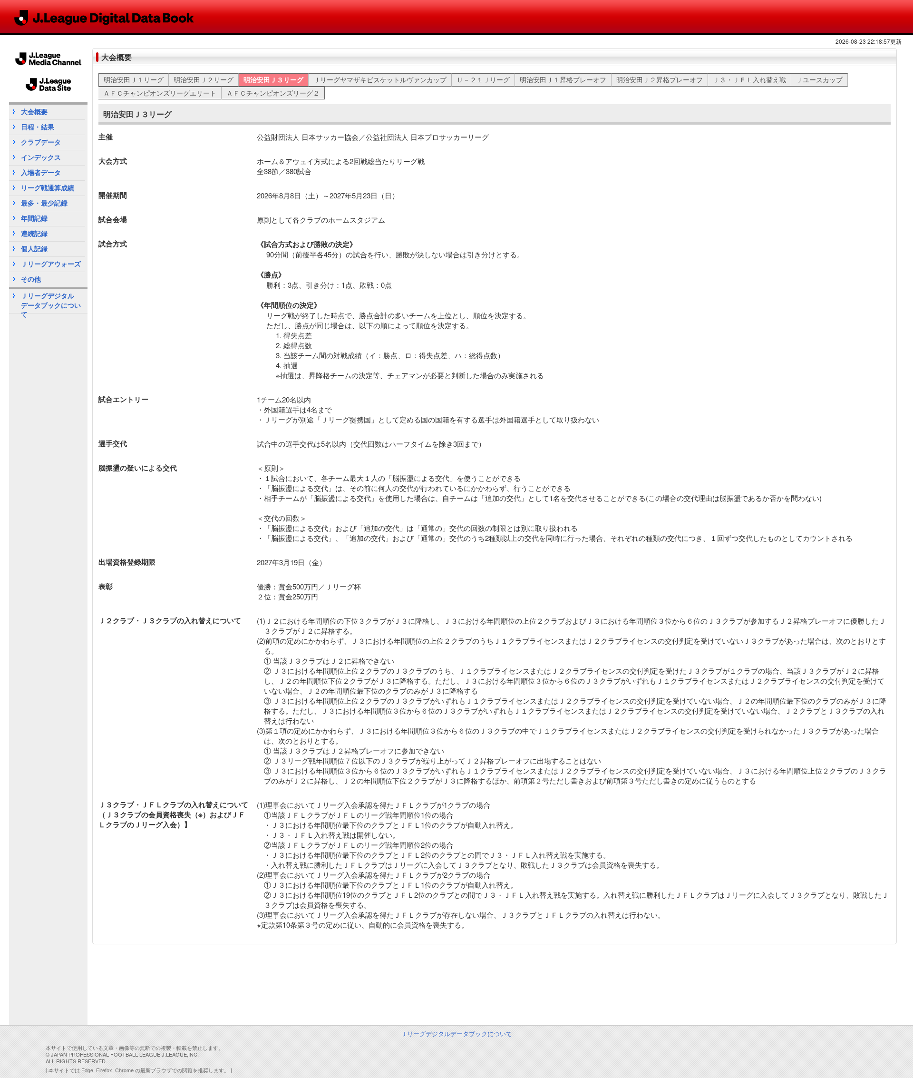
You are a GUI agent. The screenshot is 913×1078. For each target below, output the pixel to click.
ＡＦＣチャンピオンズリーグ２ (273, 93)
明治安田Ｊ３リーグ (273, 79)
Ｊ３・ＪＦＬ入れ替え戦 (749, 79)
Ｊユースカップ (819, 79)
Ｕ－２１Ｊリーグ (483, 79)
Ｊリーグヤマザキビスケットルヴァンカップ (380, 79)
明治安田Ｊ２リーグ (203, 79)
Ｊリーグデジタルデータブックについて (51, 302)
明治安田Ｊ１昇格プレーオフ (563, 79)
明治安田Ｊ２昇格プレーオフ (659, 79)
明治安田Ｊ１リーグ (134, 79)
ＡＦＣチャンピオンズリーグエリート (159, 93)
